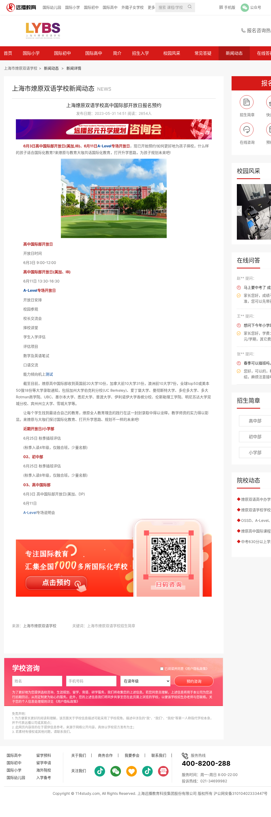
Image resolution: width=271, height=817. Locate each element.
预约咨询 (194, 681)
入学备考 (43, 777)
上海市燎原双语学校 (20, 68)
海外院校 (43, 770)
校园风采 (171, 53)
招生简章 (248, 400)
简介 (117, 53)
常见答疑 (203, 53)
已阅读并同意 (187, 669)
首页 (8, 53)
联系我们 (158, 755)
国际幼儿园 (52, 7)
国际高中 (110, 7)
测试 (49, 374)
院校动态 (248, 480)
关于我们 (78, 755)
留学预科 (43, 755)
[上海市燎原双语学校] (41, 30)
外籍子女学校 (132, 7)
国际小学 (72, 7)
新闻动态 (234, 53)
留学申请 (43, 762)
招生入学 (140, 53)
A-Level (104, 146)
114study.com (87, 793)
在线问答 (248, 260)
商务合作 (105, 755)
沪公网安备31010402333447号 (241, 793)
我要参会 (132, 755)
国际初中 (91, 7)
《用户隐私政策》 (196, 669)
